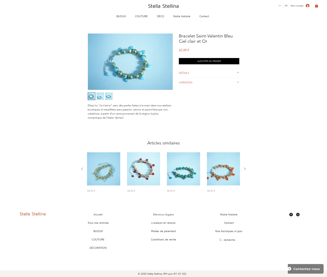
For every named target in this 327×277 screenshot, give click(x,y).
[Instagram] (298, 214)
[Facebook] (291, 214)
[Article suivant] (245, 169)
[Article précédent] (82, 169)
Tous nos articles (98, 222)
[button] (316, 5)
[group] (163, 172)
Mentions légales (163, 214)
